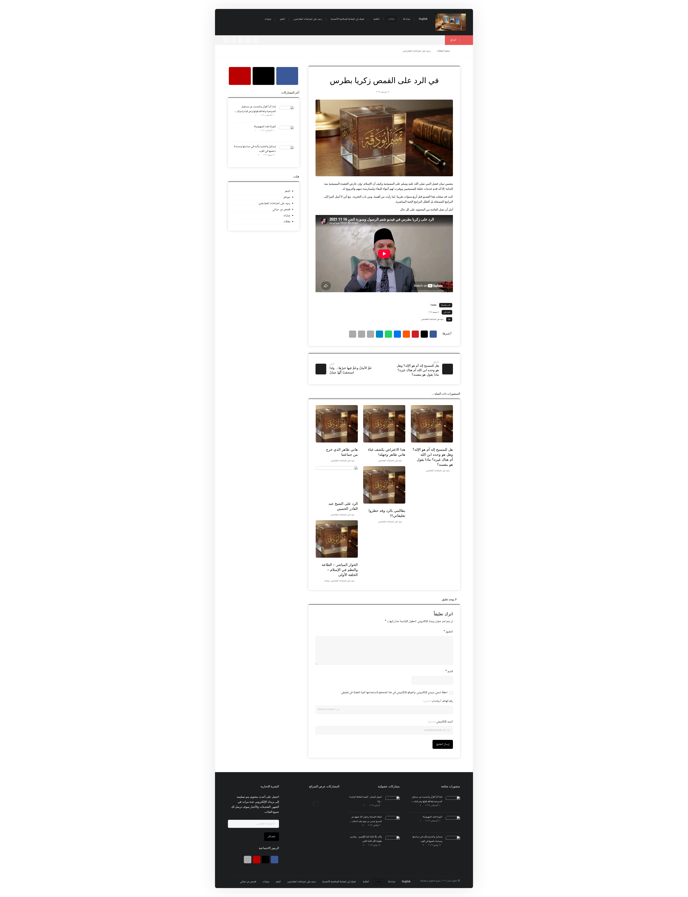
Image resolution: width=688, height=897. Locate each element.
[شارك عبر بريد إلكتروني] (370, 334)
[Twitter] (241, 40)
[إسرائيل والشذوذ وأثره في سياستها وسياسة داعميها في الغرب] (287, 153)
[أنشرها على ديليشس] (397, 334)
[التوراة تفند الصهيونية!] (287, 133)
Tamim (433, 305)
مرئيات (327, 581)
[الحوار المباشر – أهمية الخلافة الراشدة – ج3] (392, 803)
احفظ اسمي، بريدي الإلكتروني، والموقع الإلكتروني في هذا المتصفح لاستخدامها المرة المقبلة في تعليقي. (394, 692)
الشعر (287, 191)
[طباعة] (361, 334)
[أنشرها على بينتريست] (415, 334)
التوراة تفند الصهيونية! (265, 126)
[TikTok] (226, 40)
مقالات (286, 221)
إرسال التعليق (442, 744)
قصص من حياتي (281, 209)
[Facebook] (248, 40)
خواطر (286, 197)
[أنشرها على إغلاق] (424, 334)
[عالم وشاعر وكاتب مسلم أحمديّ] (450, 22)
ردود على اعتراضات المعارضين (432, 319)
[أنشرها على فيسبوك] (433, 334)
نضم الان (271, 836)
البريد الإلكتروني (440, 721)
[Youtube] (233, 40)
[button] (254, 19)
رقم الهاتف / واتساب (438, 701)
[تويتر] (265, 859)
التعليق (448, 631)
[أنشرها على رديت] (406, 334)
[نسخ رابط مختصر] (352, 334)
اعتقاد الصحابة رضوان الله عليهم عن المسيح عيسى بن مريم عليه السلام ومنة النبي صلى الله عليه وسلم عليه (366, 821)
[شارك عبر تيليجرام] (379, 334)
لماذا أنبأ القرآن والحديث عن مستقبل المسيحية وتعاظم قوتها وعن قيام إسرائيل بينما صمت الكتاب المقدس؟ (256, 111)
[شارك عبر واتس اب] (388, 334)
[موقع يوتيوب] (256, 859)
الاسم (449, 671)
